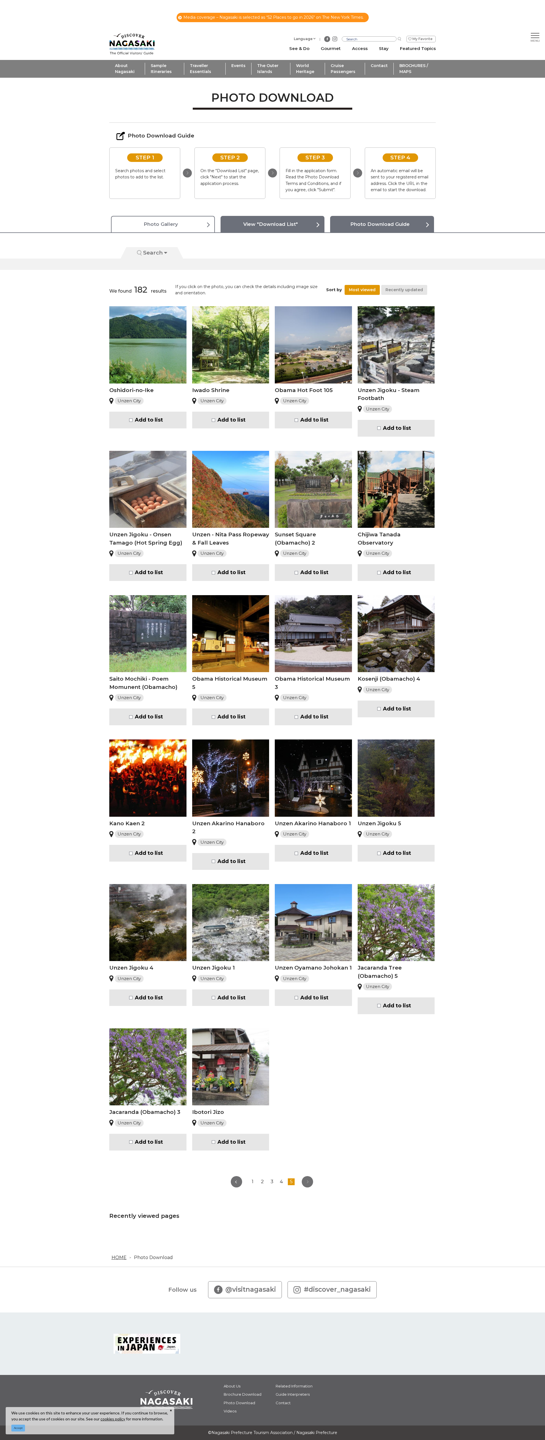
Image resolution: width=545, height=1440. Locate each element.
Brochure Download (242, 1394)
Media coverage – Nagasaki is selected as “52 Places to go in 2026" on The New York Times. (273, 17)
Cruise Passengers (343, 68)
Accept (18, 1427)
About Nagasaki (125, 68)
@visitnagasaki (250, 1289)
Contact (379, 65)
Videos (230, 1411)
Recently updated (404, 289)
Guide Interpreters (293, 1394)
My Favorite (422, 39)
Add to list (149, 420)
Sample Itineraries (161, 68)
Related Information (294, 1386)
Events (238, 65)
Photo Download (153, 1257)
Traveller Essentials (200, 68)
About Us (232, 1386)
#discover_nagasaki (337, 1289)
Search (153, 252)
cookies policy (112, 1418)
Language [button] (303, 39)
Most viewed (362, 289)
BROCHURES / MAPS (413, 68)
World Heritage (305, 68)
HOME (119, 1257)
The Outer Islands (267, 68)
